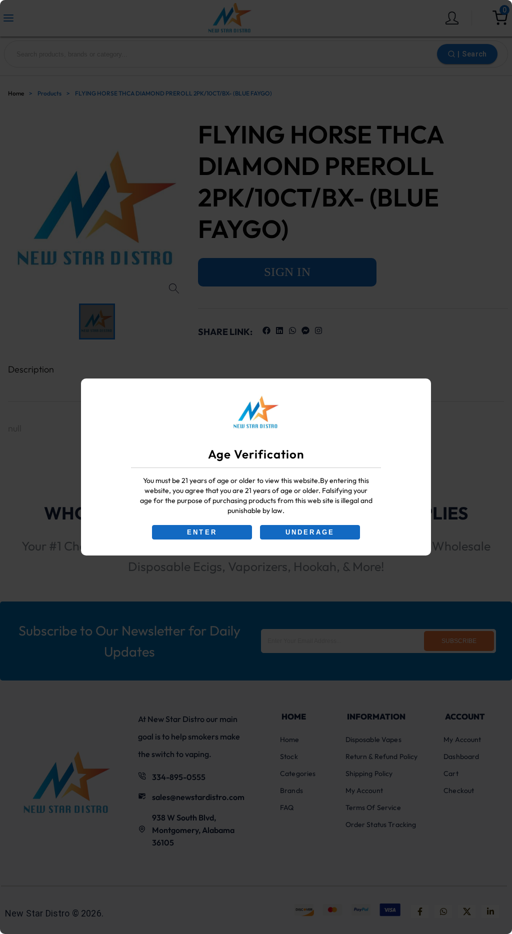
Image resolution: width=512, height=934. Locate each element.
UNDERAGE (310, 532)
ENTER (202, 532)
